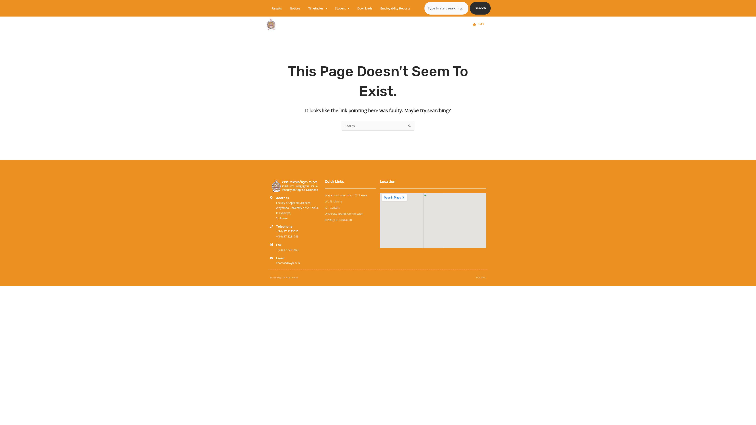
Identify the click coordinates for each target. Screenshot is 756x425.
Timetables (315, 8)
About (349, 24)
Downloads (364, 8)
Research (401, 24)
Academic (425, 24)
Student (340, 8)
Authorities (451, 24)
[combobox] (446, 8)
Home (333, 24)
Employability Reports (395, 8)
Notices (295, 8)
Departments (374, 24)
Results (277, 8)
